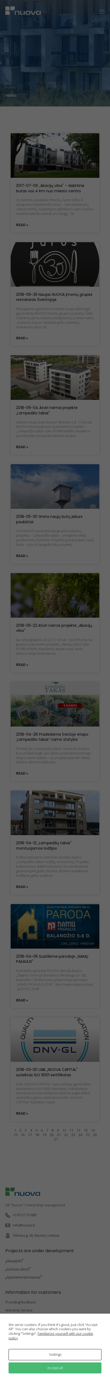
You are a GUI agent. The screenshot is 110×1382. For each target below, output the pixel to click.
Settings (55, 1354)
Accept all (55, 1367)
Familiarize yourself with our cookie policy (51, 1335)
